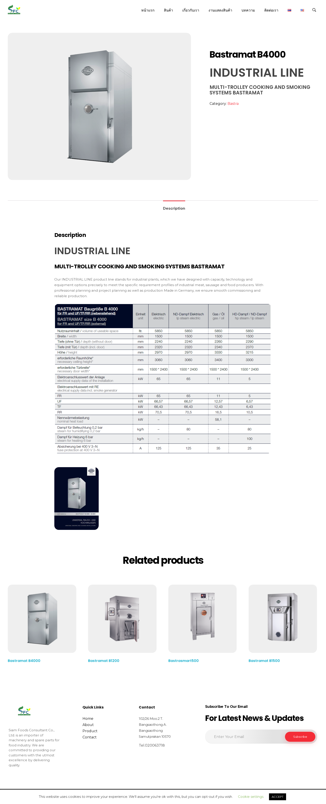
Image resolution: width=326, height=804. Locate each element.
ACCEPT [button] (277, 796)
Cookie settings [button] (250, 796)
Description (174, 208)
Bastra (233, 103)
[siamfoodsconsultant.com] (14, 9)
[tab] (174, 206)
